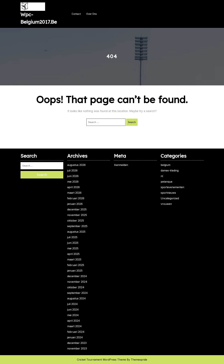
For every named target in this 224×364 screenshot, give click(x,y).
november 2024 (77, 281)
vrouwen (166, 203)
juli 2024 (72, 304)
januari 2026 (75, 203)
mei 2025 (72, 248)
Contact (76, 13)
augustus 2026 (76, 165)
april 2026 (73, 187)
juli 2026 (72, 170)
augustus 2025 (76, 231)
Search (132, 122)
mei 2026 (73, 181)
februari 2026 (75, 198)
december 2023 (77, 343)
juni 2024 (73, 309)
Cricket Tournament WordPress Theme (101, 359)
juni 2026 (73, 176)
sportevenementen (172, 187)
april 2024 (73, 320)
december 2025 (77, 209)
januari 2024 (75, 337)
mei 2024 (73, 315)
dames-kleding (170, 170)
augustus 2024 (76, 298)
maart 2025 (74, 259)
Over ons (91, 13)
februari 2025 (75, 265)
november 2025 (77, 215)
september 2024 (77, 292)
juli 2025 (72, 237)
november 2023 (77, 348)
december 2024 (77, 276)
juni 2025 (72, 242)
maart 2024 (74, 326)
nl (162, 176)
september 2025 (77, 226)
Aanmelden (121, 165)
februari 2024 (75, 331)
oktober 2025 (75, 220)
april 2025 (73, 254)
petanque (166, 181)
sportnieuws (168, 192)
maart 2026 (74, 192)
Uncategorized (170, 198)
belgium (165, 165)
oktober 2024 (75, 287)
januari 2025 (74, 270)
